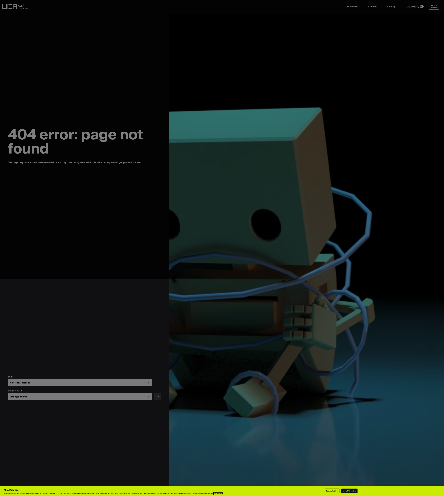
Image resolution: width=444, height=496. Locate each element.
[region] (222, 491)
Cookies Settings (332, 491)
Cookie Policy (218, 494)
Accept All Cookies (349, 491)
